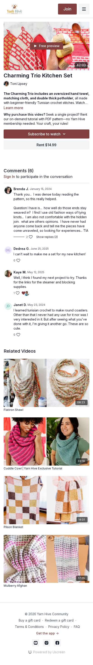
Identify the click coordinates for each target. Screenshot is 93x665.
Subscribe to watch (44, 134)
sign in (9, 176)
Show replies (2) (47, 237)
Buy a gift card (29, 620)
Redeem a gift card (59, 620)
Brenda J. (21, 189)
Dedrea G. (22, 249)
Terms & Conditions (29, 627)
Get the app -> (47, 633)
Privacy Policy (58, 627)
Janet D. (20, 305)
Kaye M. (20, 272)
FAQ (77, 627)
